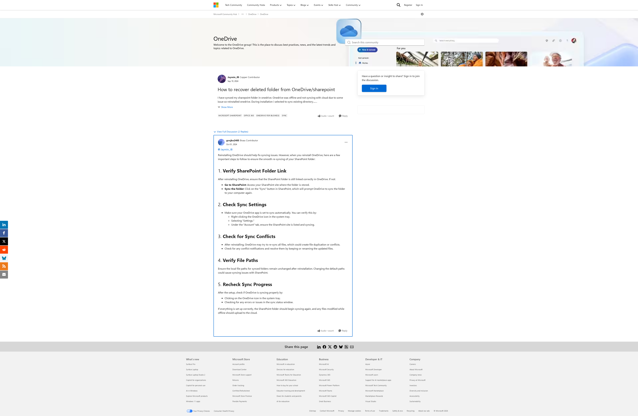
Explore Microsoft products (197, 396)
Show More (227, 107)
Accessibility (415, 396)
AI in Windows (192, 390)
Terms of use (370, 411)
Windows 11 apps (193, 401)
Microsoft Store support (242, 375)
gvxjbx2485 (232, 140)
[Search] (399, 5)
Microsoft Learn (371, 375)
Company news (416, 375)
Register (408, 4)
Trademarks (383, 411)
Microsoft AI (324, 364)
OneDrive (252, 14)
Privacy (341, 411)
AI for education (283, 401)
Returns (235, 380)
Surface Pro (190, 364)
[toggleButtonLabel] (422, 14)
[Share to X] (330, 346)
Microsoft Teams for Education (289, 375)
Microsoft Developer (373, 369)
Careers (413, 364)
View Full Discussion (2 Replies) (232, 131)
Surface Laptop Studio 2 (195, 375)
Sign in (374, 88)
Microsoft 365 (324, 380)
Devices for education (285, 369)
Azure (367, 364)
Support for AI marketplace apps (378, 380)
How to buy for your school (287, 385)
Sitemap (312, 411)
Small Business (325, 401)
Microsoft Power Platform (329, 385)
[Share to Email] (352, 346)
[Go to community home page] (215, 4)
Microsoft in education (286, 364)
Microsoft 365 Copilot (327, 396)
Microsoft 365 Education (286, 380)
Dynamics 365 (324, 375)
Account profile (238, 364)
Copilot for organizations (196, 380)
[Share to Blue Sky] (341, 346)
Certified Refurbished (241, 390)
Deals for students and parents (289, 396)
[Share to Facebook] (324, 346)
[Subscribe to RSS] (346, 346)
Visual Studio (370, 401)
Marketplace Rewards (374, 396)
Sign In (419, 4)
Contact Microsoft (327, 411)
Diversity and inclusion (419, 390)
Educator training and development (291, 390)
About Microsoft (416, 369)
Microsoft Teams (325, 390)
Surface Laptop (192, 369)
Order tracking (238, 385)
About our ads (424, 411)
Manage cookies (354, 411)
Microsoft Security (326, 369)
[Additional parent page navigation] (243, 14)
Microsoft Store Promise (242, 396)
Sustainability (415, 401)
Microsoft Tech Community (376, 385)
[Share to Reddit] (335, 346)
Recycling (410, 411)
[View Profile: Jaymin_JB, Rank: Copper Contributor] (222, 79)
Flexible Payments (239, 401)
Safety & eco (397, 411)
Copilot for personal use (195, 385)
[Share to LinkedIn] (319, 346)
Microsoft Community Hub (225, 14)
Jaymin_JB (233, 77)
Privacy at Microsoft (417, 380)
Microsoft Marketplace (374, 390)
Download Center (239, 369)
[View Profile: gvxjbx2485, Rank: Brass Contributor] (221, 142)
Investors (413, 385)
